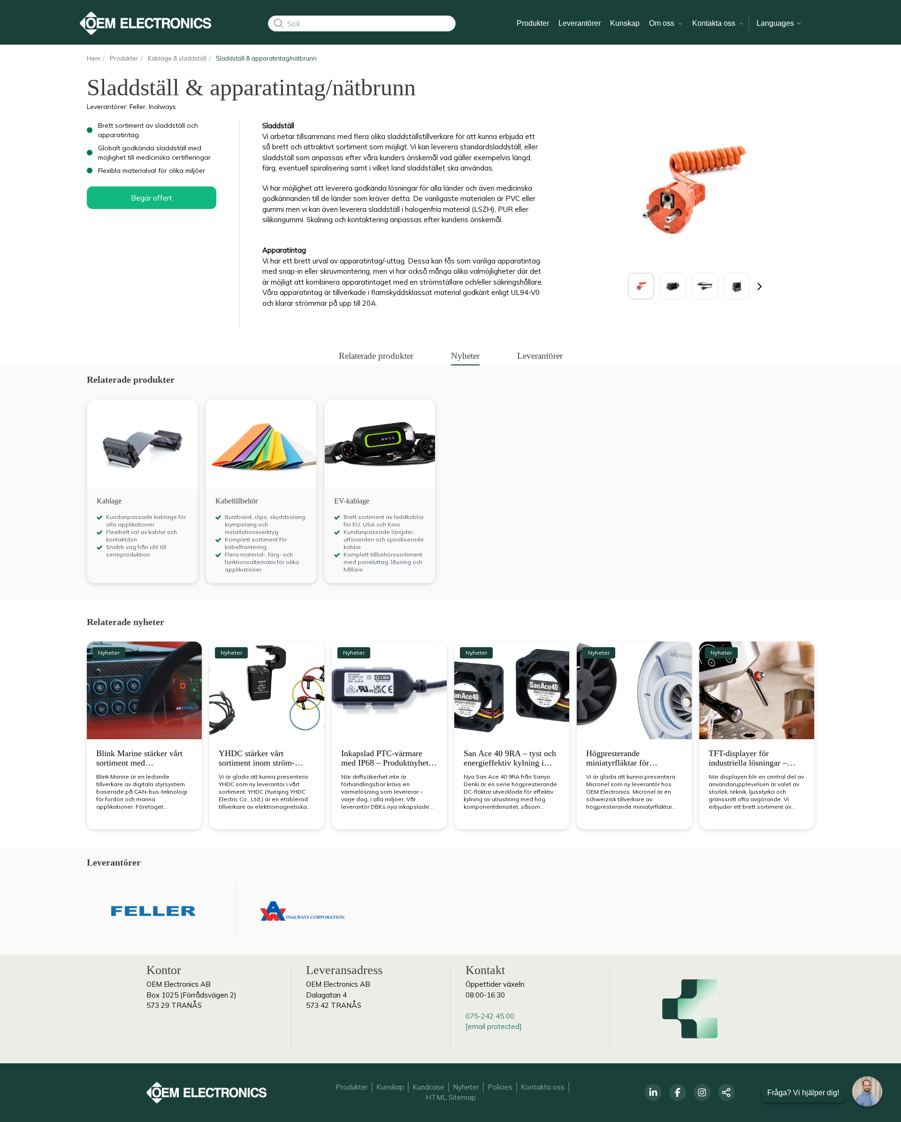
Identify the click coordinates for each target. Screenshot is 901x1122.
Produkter (352, 1087)
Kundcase (428, 1087)
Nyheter (466, 1087)
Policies (500, 1087)
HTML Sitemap (451, 1097)
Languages (776, 23)
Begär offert (151, 197)
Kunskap (390, 1087)
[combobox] (361, 23)
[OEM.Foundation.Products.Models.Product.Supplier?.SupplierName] (153, 911)
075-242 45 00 (490, 1016)
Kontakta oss (543, 1087)
